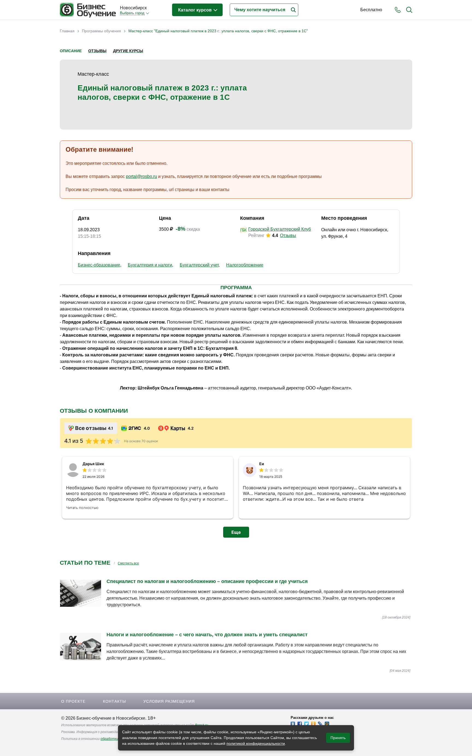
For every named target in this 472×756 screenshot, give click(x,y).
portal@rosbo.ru (141, 176)
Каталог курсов (195, 10)
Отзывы (97, 51)
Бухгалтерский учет (199, 265)
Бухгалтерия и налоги (150, 265)
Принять (338, 738)
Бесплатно (371, 9)
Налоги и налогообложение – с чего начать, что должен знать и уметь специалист (207, 634)
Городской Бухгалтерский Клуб (279, 229)
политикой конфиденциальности (255, 743)
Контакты (114, 701)
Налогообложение (244, 265)
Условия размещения (169, 701)
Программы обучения (101, 31)
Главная (67, 31)
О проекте (73, 701)
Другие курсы (128, 51)
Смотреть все (128, 563)
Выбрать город (132, 13)
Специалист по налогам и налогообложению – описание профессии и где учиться (207, 581)
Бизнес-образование (99, 265)
